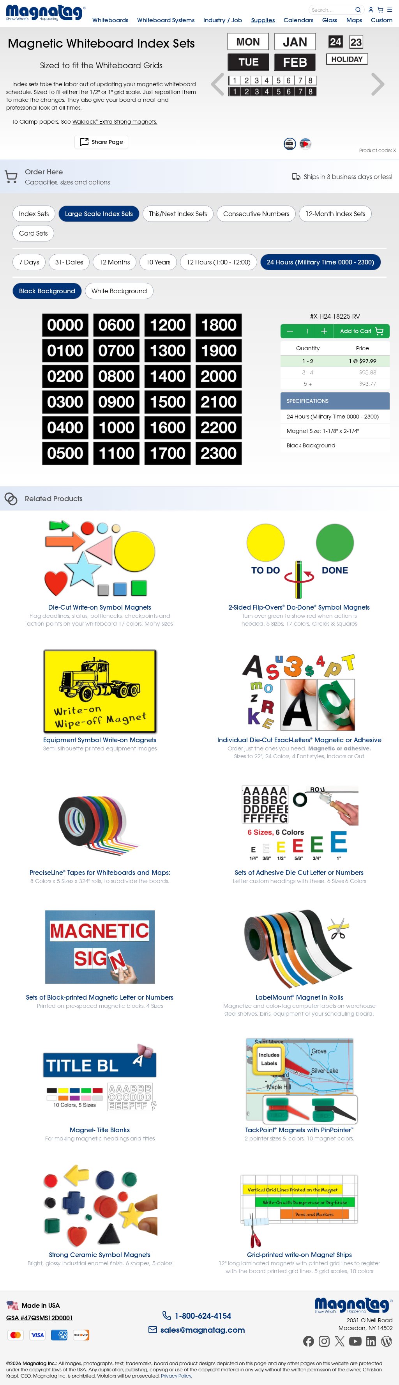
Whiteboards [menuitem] (110, 20)
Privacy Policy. (176, 1376)
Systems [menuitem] (165, 20)
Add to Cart (355, 331)
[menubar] (242, 20)
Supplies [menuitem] (263, 20)
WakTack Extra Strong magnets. (114, 121)
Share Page (107, 141)
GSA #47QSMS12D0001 (39, 1318)
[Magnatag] (354, 1305)
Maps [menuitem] (354, 20)
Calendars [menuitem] (298, 20)
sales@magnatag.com (203, 1330)
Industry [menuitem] (222, 20)
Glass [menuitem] (329, 20)
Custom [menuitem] (382, 20)
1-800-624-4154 (203, 1316)
